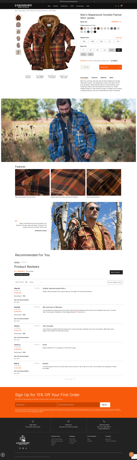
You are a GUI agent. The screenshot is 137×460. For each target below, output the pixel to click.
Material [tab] (103, 77)
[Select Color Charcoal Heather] (112, 28)
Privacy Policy (35, 411)
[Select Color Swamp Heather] (108, 28)
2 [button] (66, 379)
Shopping (72, 436)
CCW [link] (71, 6)
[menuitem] (49, 6)
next (73, 42)
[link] (117, 22)
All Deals (71, 443)
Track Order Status (56, 439)
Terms (41, 411)
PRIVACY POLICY (46, 456)
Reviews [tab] (17, 262)
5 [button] (71, 379)
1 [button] (65, 379)
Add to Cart (104, 67)
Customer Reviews (110, 441)
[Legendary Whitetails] (23, 6)
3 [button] (68, 379)
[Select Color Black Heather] (85, 28)
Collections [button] (64, 6)
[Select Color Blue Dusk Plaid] (95, 28)
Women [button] (55, 6)
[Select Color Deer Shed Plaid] (98, 28)
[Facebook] (23, 448)
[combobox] (35, 282)
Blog (88, 439)
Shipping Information (57, 441)
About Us (108, 439)
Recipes (89, 441)
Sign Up (105, 405)
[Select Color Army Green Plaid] (115, 28)
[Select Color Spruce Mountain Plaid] (92, 31)
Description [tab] (84, 77)
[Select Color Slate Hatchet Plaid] (88, 31)
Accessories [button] (80, 6)
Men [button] (49, 6)
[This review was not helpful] (17, 302)
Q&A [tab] (24, 262)
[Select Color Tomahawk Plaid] (88, 28)
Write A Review (115, 272)
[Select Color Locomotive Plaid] (105, 28)
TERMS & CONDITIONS (36, 456)
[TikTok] (26, 448)
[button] (118, 6)
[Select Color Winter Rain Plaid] (82, 31)
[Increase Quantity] (88, 67)
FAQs (52, 445)
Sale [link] (88, 6)
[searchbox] (19, 282)
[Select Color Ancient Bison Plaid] (102, 28)
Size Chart (119, 37)
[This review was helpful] (14, 302)
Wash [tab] (111, 77)
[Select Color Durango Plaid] (92, 28)
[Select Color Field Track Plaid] (85, 31)
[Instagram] (20, 448)
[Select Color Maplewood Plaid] (82, 28)
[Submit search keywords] (116, 6)
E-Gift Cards (73, 441)
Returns (53, 443)
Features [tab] (94, 77)
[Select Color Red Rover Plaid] (118, 28)
